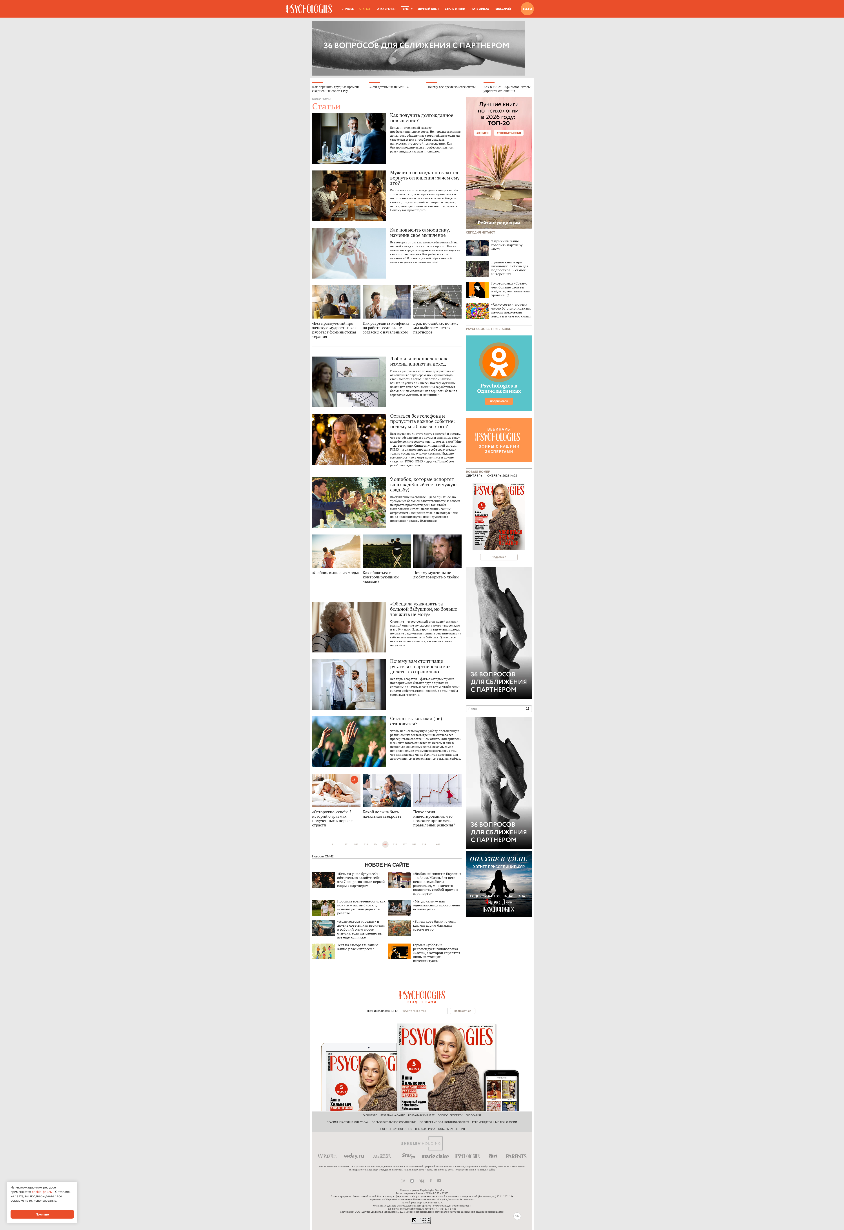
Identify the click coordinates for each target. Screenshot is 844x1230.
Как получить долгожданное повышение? (421, 117)
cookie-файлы (42, 1192)
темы (405, 9)
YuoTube (439, 1181)
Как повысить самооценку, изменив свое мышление (420, 232)
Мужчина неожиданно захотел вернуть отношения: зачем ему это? (425, 178)
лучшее (348, 9)
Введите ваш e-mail (414, 1011)
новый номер (478, 471)
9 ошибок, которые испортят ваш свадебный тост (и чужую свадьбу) (423, 484)
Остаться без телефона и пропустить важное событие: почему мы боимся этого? (422, 421)
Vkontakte (421, 1181)
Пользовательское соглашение (394, 1122)
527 (405, 844)
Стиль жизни (455, 9)
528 (414, 844)
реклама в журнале (421, 1115)
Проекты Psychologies (395, 1129)
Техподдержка (425, 1129)
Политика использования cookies (444, 1122)
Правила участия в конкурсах (347, 1122)
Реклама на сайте (392, 1115)
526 (395, 844)
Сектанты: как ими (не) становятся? (416, 721)
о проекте (370, 1115)
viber (403, 1181)
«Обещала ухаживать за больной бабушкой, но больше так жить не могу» (423, 609)
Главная (316, 99)
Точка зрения (385, 9)
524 (376, 844)
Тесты (527, 9)
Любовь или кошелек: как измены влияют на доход (418, 361)
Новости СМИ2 (323, 856)
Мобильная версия (451, 1129)
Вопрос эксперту (450, 1115)
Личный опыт (428, 9)
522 (356, 844)
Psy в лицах (480, 9)
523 (366, 844)
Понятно (42, 1214)
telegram (412, 1181)
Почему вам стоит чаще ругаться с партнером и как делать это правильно (420, 666)
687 (438, 844)
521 (347, 844)
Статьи (364, 9)
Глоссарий (503, 9)
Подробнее (499, 557)
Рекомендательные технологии (494, 1122)
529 (424, 844)
